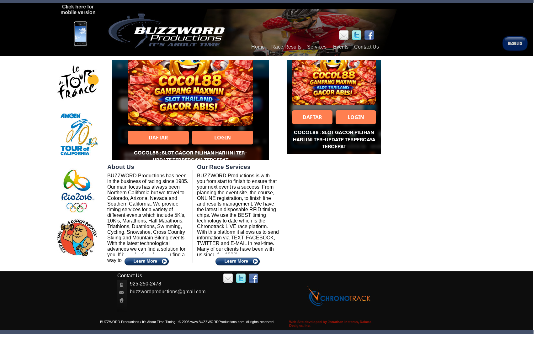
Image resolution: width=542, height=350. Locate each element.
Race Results (286, 47)
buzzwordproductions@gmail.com (167, 291)
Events (340, 47)
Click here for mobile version (78, 9)
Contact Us (366, 47)
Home (258, 47)
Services (317, 47)
